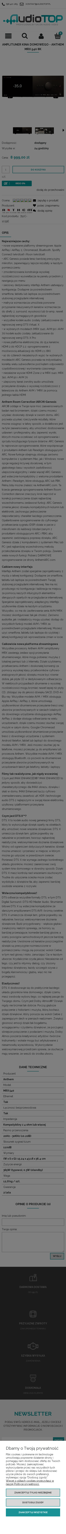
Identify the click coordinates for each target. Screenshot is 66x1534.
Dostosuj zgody (33, 1502)
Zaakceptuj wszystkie (33, 1512)
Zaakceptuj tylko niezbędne (33, 1492)
